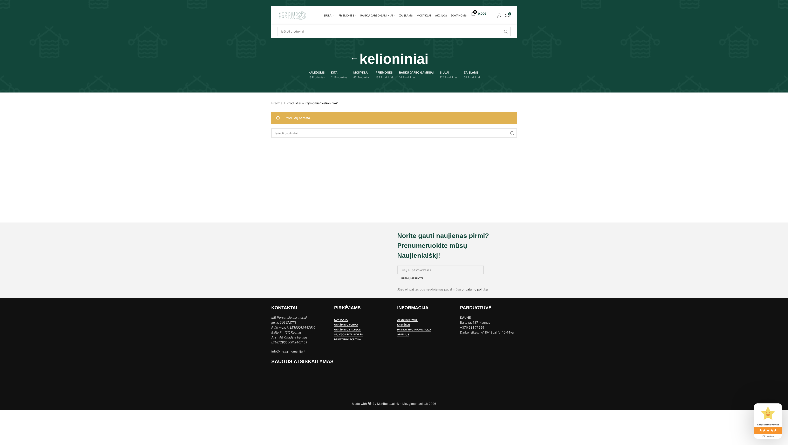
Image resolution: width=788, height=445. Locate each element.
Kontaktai (341, 319)
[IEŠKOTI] (506, 31)
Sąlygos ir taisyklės (348, 334)
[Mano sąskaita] (499, 15)
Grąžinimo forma (346, 324)
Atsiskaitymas (407, 319)
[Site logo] (292, 15)
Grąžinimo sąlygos (347, 329)
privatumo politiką (475, 289)
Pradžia (276, 103)
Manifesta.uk (386, 404)
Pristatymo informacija (414, 329)
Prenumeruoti (412, 278)
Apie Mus (403, 334)
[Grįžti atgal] (354, 59)
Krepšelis (403, 324)
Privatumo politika (347, 339)
